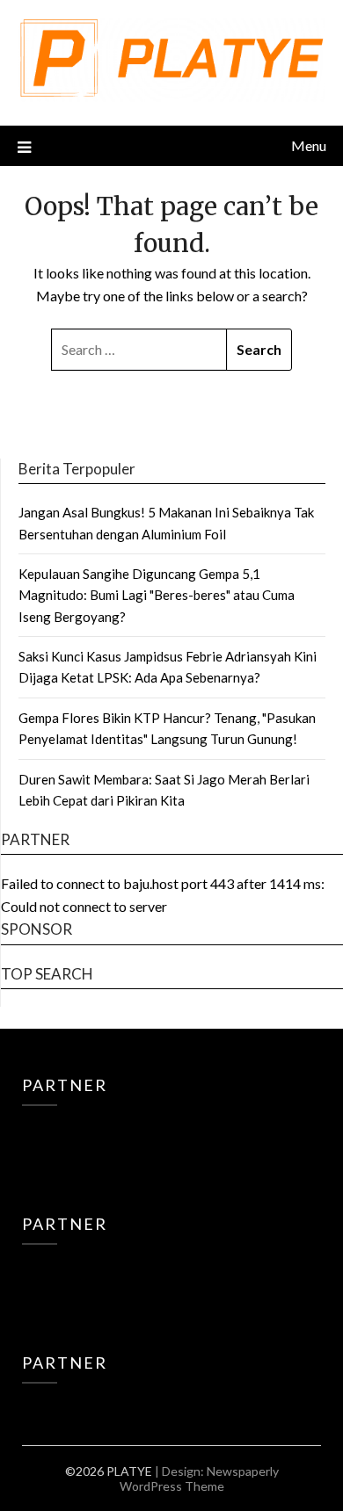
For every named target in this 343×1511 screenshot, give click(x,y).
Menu (308, 145)
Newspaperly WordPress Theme (199, 1478)
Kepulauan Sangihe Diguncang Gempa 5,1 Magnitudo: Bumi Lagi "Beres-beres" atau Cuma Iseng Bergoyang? (156, 595)
